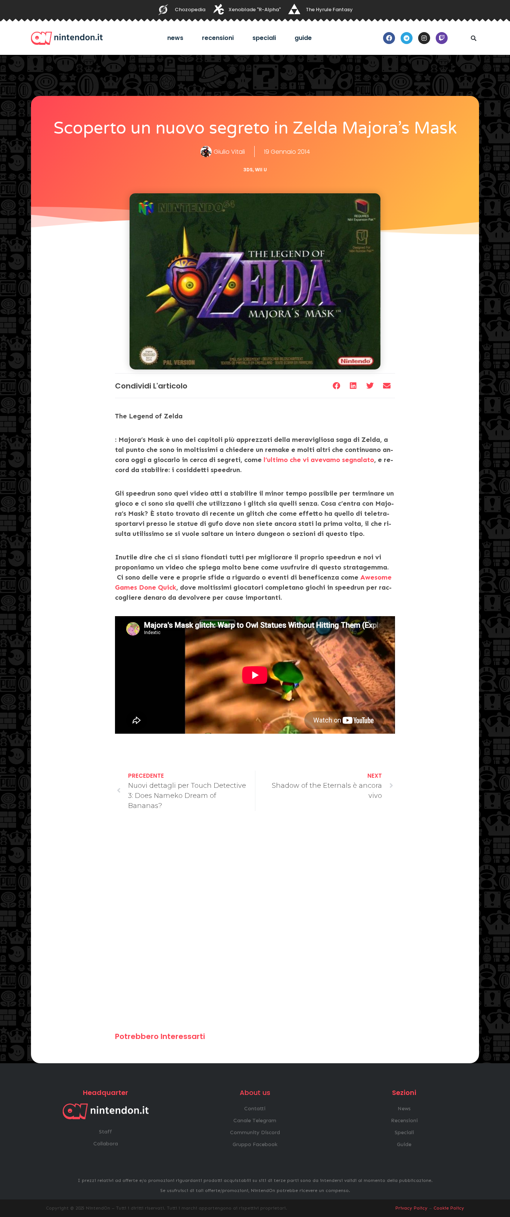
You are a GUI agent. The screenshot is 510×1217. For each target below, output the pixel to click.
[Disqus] (255, 924)
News (175, 38)
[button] (473, 38)
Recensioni (218, 38)
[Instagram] (424, 38)
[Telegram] (407, 38)
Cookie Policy (448, 1208)
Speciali (264, 38)
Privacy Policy (411, 1208)
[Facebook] (389, 38)
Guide (303, 38)
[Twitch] (442, 38)
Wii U (261, 169)
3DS (248, 169)
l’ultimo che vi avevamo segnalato (318, 460)
